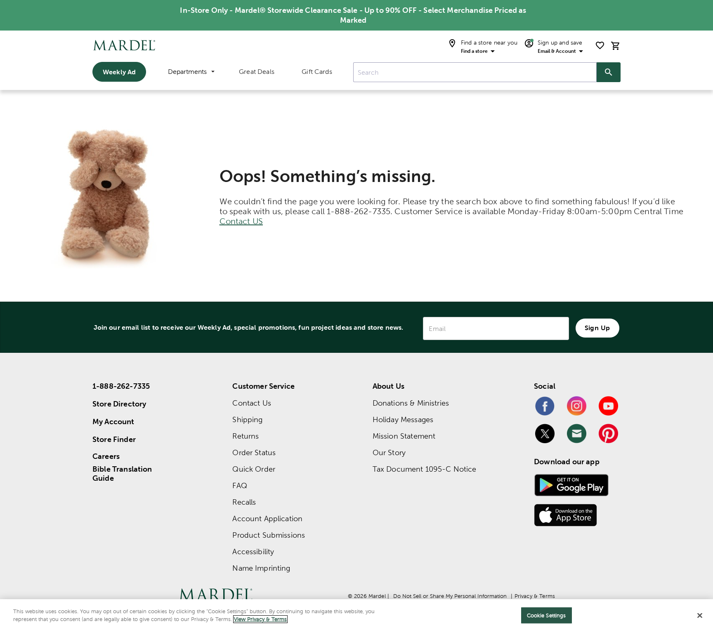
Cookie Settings (546, 615)
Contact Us (251, 403)
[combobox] (475, 72)
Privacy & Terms (535, 596)
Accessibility (253, 551)
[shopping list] (600, 45)
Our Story (389, 452)
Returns (245, 436)
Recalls (244, 502)
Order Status (254, 452)
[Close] (700, 615)
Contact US (241, 221)
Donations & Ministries (411, 403)
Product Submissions (268, 535)
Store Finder (114, 439)
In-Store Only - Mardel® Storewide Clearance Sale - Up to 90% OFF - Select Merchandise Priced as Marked (353, 15)
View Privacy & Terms (260, 619)
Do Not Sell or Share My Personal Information (450, 596)
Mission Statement (404, 436)
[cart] (616, 46)
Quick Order (253, 469)
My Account (113, 421)
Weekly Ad (119, 72)
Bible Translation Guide (122, 473)
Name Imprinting (261, 568)
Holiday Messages (403, 419)
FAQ (239, 485)
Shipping (247, 419)
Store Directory (119, 403)
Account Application (267, 518)
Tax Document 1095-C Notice (425, 469)
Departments (187, 71)
